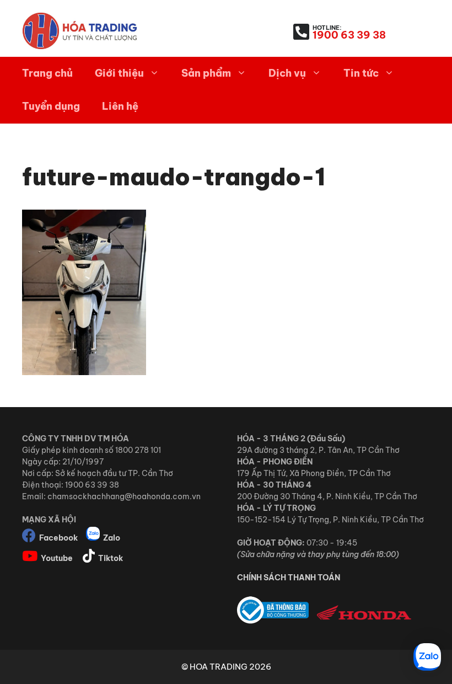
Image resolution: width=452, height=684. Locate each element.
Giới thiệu (119, 73)
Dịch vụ (287, 73)
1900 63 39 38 (349, 35)
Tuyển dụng (51, 106)
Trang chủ (47, 73)
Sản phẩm (206, 73)
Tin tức (361, 73)
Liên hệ (120, 106)
